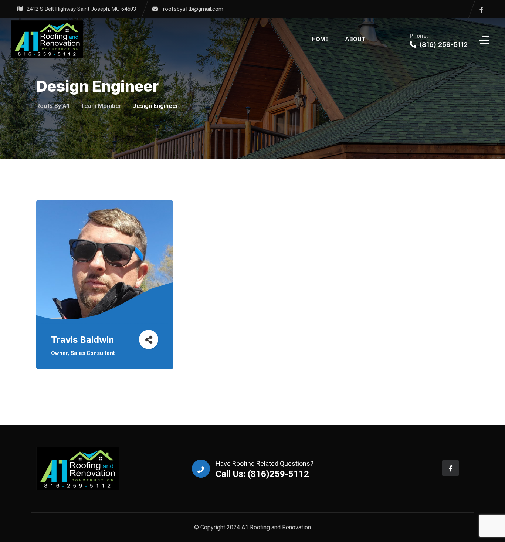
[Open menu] (484, 39)
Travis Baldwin (82, 339)
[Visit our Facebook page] (481, 9)
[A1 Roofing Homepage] (47, 39)
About (355, 39)
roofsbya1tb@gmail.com (193, 9)
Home (320, 39)
